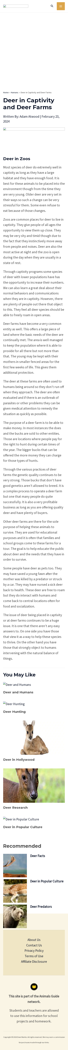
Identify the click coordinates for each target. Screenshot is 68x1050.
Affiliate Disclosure (34, 961)
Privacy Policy (34, 950)
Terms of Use (34, 956)
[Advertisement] (34, 47)
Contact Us (34, 945)
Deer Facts (37, 856)
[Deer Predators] (15, 916)
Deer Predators (41, 906)
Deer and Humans (18, 692)
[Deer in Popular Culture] (15, 891)
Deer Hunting (14, 712)
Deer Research (15, 807)
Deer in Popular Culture (22, 827)
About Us (34, 940)
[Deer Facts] (15, 865)
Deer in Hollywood (18, 760)
